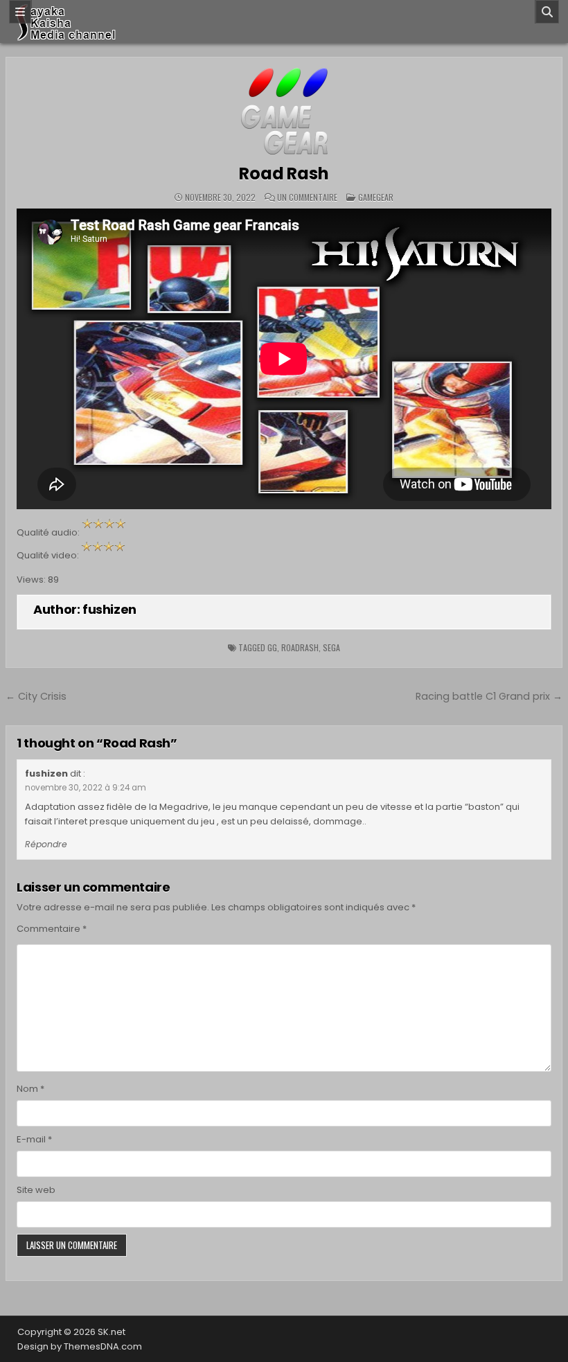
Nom (30, 1088)
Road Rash (283, 173)
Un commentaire (307, 197)
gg (272, 647)
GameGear (375, 197)
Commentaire (52, 928)
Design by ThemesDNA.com (79, 1346)
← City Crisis (36, 696)
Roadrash (300, 647)
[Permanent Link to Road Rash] (284, 111)
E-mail (34, 1139)
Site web (36, 1189)
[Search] (547, 12)
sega (331, 647)
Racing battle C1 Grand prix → (489, 696)
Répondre (46, 844)
